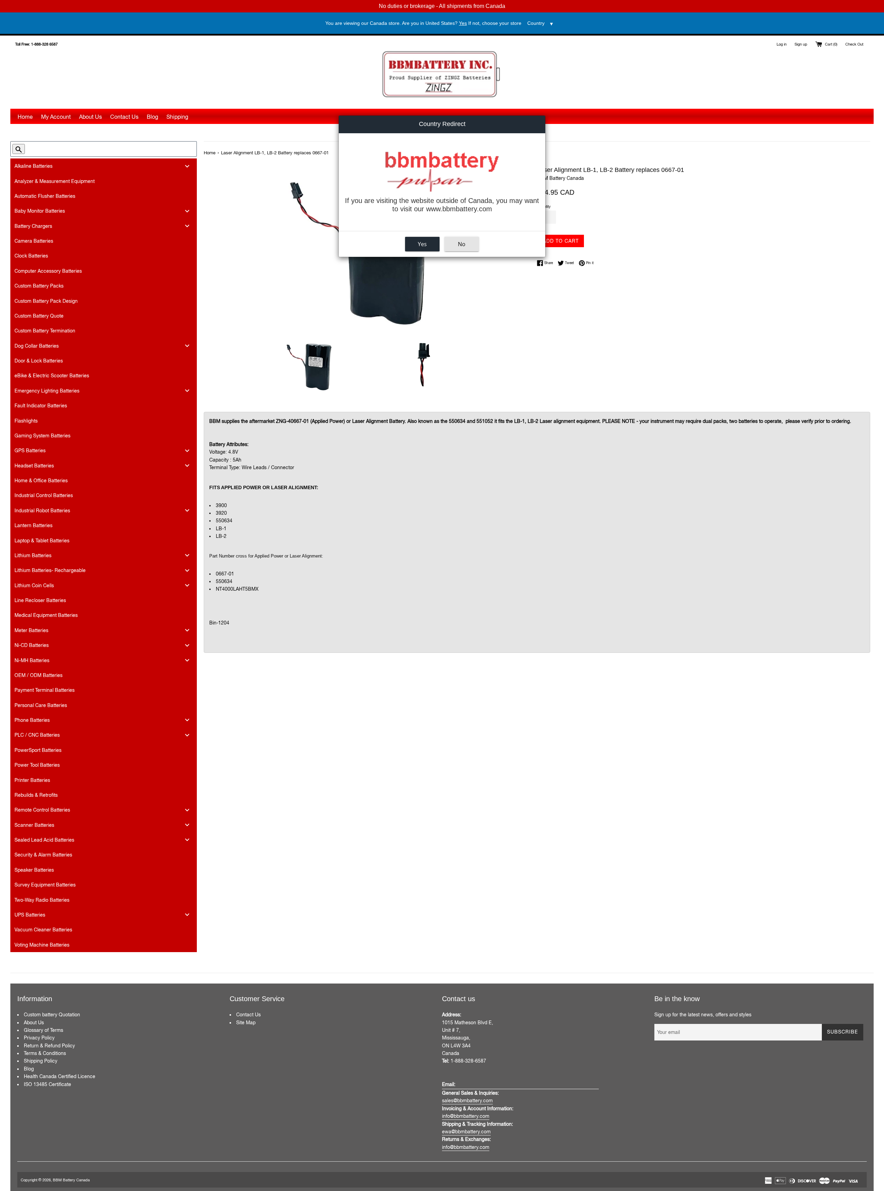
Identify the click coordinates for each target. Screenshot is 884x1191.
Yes (422, 244)
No (461, 244)
